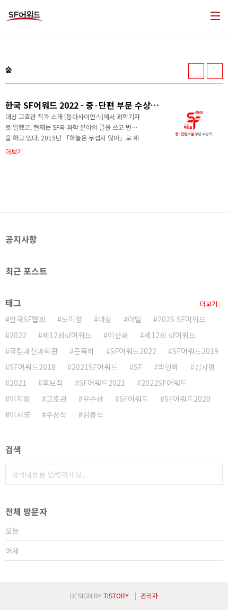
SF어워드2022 (133, 351)
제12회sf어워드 (67, 335)
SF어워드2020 (187, 398)
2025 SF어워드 (181, 319)
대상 (105, 319)
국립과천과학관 (34, 351)
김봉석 (93, 414)
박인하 (168, 366)
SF (138, 366)
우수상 (93, 398)
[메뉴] (215, 16)
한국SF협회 (28, 319)
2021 (18, 382)
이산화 (118, 335)
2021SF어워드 (95, 366)
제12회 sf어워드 (170, 335)
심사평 (205, 366)
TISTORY (116, 595)
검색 (212, 474)
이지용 (20, 398)
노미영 (72, 319)
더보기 (208, 303)
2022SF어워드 (164, 382)
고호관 (56, 398)
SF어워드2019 (195, 351)
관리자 (149, 595)
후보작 (52, 382)
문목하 (84, 351)
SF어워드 (133, 398)
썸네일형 (196, 71)
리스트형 (215, 71)
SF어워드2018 (33, 366)
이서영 (20, 414)
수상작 (56, 414)
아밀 (135, 319)
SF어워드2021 (102, 382)
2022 (18, 335)
